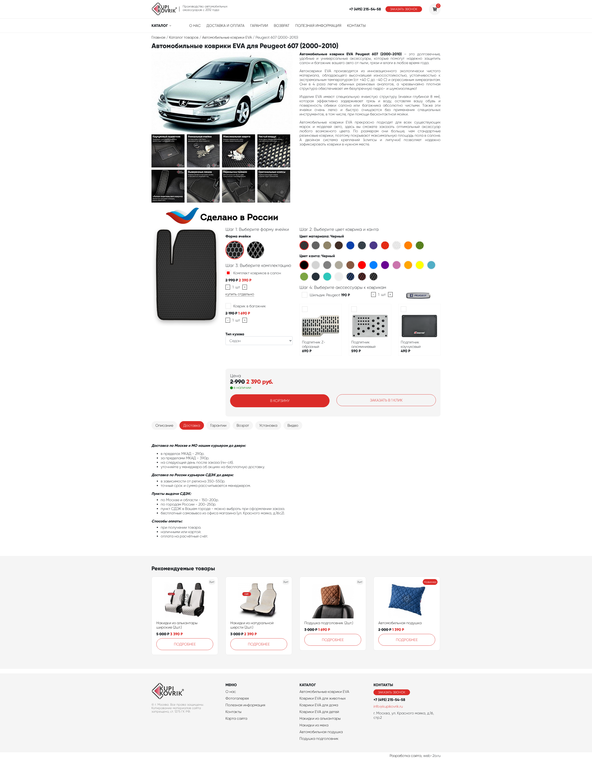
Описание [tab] (164, 425)
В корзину (280, 400)
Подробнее (185, 644)
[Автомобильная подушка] (406, 599)
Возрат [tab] (243, 425)
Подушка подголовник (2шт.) (328, 623)
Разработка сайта (405, 755)
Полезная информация (318, 25)
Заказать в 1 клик (386, 400)
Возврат (282, 25)
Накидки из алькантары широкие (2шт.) (176, 625)
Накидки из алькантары (320, 718)
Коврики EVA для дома (318, 705)
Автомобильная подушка (400, 623)
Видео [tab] (292, 425)
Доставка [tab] (191, 425)
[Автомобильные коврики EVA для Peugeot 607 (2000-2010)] (168, 150)
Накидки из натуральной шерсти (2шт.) (252, 625)
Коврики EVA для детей (319, 712)
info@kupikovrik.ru (388, 706)
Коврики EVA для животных (322, 698)
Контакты (356, 25)
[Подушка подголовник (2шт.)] (333, 599)
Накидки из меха (313, 725)
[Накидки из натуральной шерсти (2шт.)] (259, 599)
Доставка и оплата (225, 25)
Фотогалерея (237, 698)
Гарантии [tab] (218, 425)
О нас (195, 25)
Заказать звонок (403, 9)
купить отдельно (239, 294)
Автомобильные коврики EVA (324, 691)
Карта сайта (236, 718)
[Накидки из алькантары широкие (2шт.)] (184, 599)
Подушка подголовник (319, 738)
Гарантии (259, 25)
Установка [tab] (268, 425)
